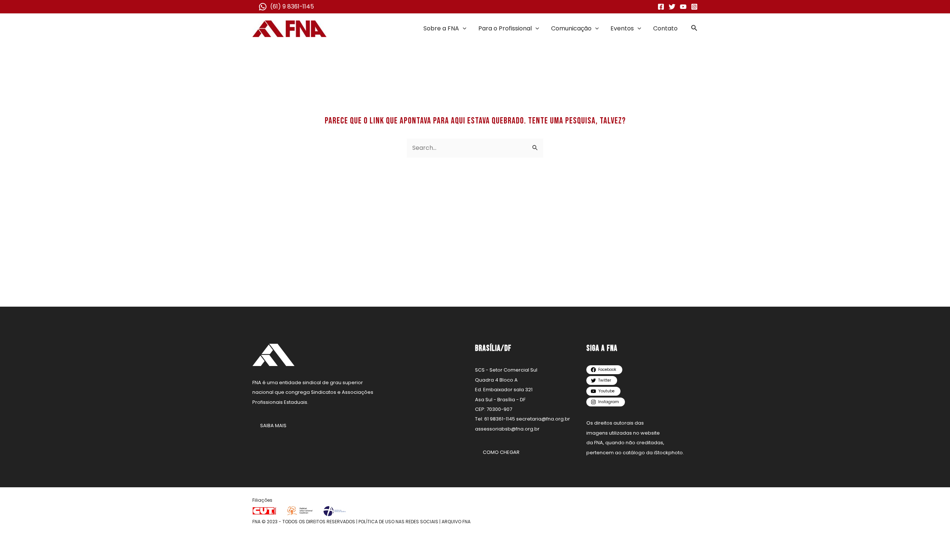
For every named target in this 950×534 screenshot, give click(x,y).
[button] (462, 28)
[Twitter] (672, 6)
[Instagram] (694, 6)
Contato (665, 28)
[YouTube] (683, 6)
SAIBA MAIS (273, 425)
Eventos (622, 28)
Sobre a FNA (441, 28)
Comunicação (571, 28)
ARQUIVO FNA (456, 521)
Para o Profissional (505, 28)
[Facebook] (661, 6)
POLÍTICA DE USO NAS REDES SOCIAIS (398, 521)
